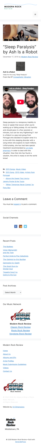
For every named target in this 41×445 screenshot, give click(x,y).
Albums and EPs (9, 358)
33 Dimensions (18, 407)
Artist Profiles (8, 361)
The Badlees (8, 247)
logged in (17, 204)
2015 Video (19, 172)
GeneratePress (20, 442)
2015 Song (10, 172)
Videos (6, 368)
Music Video (21, 169)
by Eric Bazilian (14, 259)
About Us (7, 354)
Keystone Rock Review (21, 334)
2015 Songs (10, 169)
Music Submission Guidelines (14, 364)
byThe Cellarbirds (15, 256)
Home (5, 351)
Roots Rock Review (20, 330)
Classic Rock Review (21, 327)
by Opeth (11, 263)
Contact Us (7, 371)
